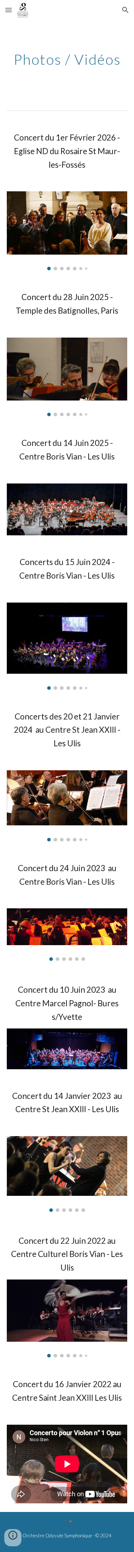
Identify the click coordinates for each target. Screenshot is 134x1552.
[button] (8, 10)
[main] (67, 59)
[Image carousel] (67, 230)
